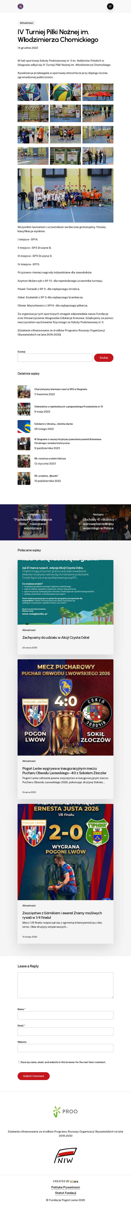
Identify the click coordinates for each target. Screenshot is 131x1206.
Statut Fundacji (65, 1193)
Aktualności (26, 23)
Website (22, 1042)
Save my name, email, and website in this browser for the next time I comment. (63, 1062)
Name (21, 1009)
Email (21, 1025)
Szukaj (21, 351)
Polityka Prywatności (65, 1187)
